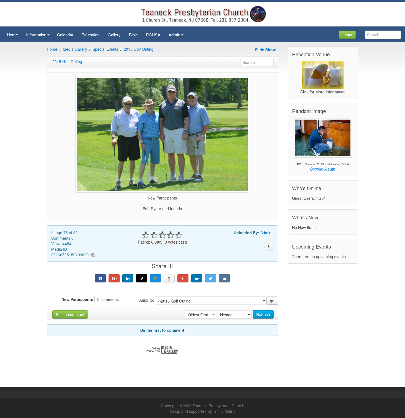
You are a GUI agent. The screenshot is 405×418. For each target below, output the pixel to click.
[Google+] (114, 278)
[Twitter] (210, 278)
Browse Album (322, 169)
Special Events (105, 49)
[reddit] (196, 278)
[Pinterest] (182, 278)
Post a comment (70, 314)
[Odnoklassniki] (169, 278)
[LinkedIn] (127, 278)
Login (347, 34)
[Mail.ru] (155, 278)
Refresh (263, 314)
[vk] (224, 278)
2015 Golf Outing (138, 49)
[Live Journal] (141, 278)
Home (52, 49)
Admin (265, 232)
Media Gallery (75, 49)
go (272, 300)
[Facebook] (100, 278)
